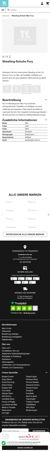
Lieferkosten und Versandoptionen (16, 364)
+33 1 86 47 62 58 (25, 262)
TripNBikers (31, 404)
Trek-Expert (30, 399)
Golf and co (6, 396)
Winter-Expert (31, 410)
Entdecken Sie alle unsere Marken (25, 234)
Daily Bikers (7, 379)
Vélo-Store (30, 407)
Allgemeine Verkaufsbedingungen (16, 353)
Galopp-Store (7, 393)
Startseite (5, 15)
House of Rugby (8, 401)
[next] (48, 214)
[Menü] (3, 10)
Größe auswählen (25, 448)
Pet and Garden (32, 382)
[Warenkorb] (48, 3)
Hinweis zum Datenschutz (12, 367)
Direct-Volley (7, 385)
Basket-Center (8, 376)
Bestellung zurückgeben (25, 298)
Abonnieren (38, 431)
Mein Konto (6, 328)
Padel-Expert (31, 376)
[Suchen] (8, 9)
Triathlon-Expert (32, 401)
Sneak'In (29, 390)
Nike (7, 56)
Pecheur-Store (32, 379)
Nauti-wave (6, 410)
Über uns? (6, 348)
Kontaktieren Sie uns (25, 254)
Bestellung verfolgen (10, 334)
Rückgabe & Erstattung (11, 356)
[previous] (1, 214)
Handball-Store (8, 399)
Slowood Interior (32, 385)
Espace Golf (7, 387)
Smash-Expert (32, 387)
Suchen (13, 10)
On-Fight (5, 413)
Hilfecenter (6, 331)
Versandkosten (34, 439)
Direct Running (8, 382)
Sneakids (30, 393)
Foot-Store (6, 390)
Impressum (6, 359)
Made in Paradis (8, 407)
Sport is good (31, 396)
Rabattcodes (7, 339)
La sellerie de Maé (9, 404)
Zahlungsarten (8, 362)
